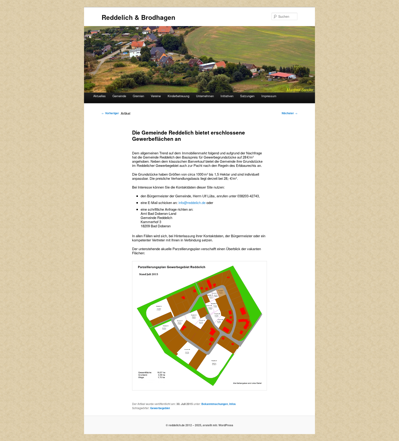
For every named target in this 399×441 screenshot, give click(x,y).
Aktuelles (99, 96)
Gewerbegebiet (160, 408)
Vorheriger (110, 113)
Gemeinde (119, 96)
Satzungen (247, 96)
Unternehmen (205, 96)
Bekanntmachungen (214, 404)
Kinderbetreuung (178, 96)
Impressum (268, 96)
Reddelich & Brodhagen (138, 17)
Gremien (138, 96)
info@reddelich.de (192, 202)
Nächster (289, 113)
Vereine (156, 96)
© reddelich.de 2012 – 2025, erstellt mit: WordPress (199, 425)
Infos (232, 404)
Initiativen (227, 96)
